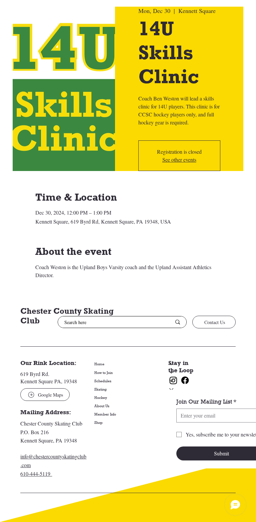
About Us (101, 406)
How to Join (103, 372)
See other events (179, 159)
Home (99, 364)
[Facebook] (185, 380)
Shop (98, 422)
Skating (100, 389)
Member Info (105, 414)
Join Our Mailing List (206, 401)
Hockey (100, 397)
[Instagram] (173, 380)
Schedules (102, 381)
